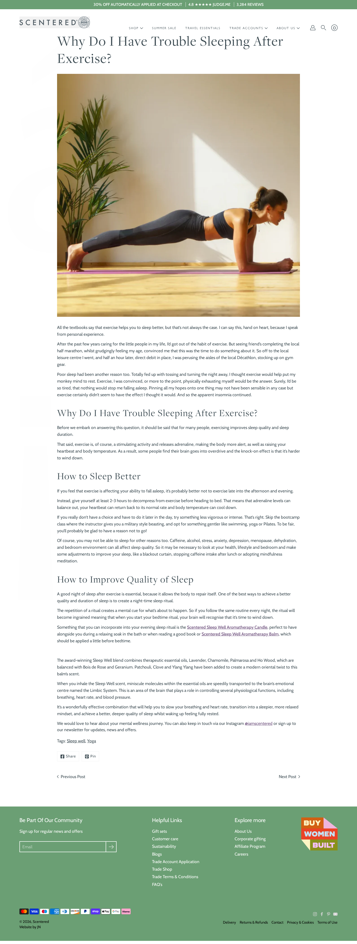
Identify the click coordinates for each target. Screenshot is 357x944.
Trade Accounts (246, 28)
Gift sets (159, 831)
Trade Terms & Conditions (175, 876)
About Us (243, 831)
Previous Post (73, 776)
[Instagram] (315, 914)
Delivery (229, 922)
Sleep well (76, 740)
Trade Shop (162, 869)
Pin (93, 756)
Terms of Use (327, 922)
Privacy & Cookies (300, 922)
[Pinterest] (328, 914)
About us (286, 28)
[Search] (323, 28)
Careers (241, 854)
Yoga (91, 740)
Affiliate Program (250, 846)
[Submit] (111, 846)
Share (71, 756)
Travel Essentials (203, 28)
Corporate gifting (250, 838)
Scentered (41, 921)
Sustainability (164, 846)
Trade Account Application (175, 861)
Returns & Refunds (254, 922)
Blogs (157, 854)
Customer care (165, 838)
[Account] (313, 28)
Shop (134, 28)
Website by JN (30, 927)
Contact (277, 922)
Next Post (287, 776)
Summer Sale (164, 28)
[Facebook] (322, 914)
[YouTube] (335, 914)
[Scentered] (54, 22)
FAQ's (157, 884)
